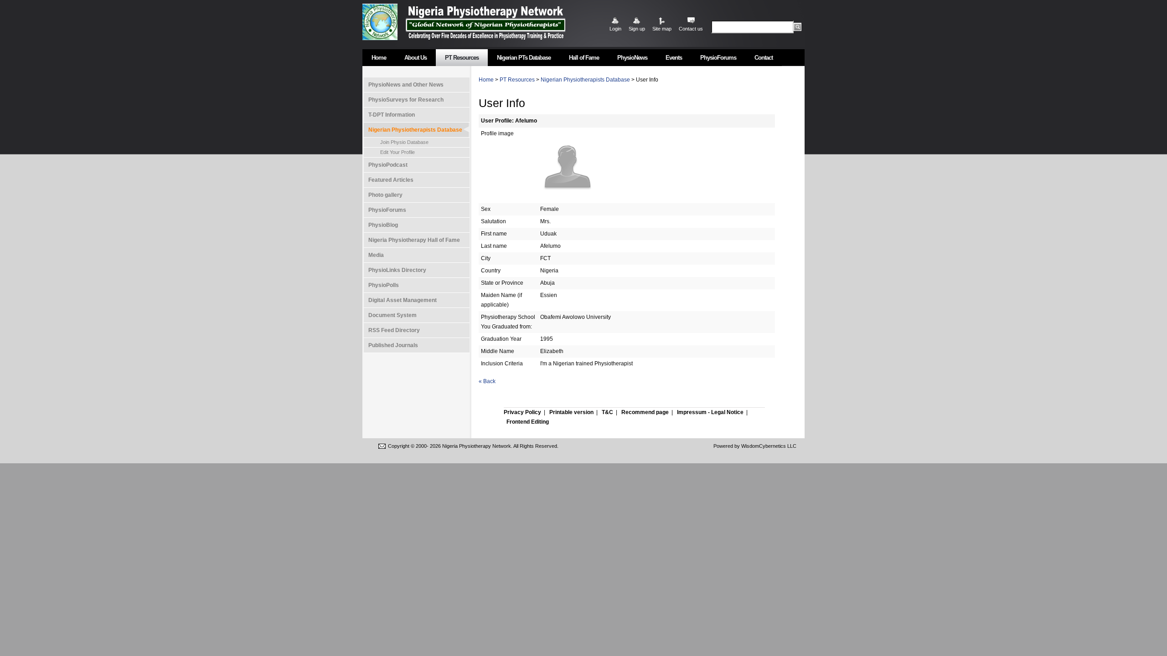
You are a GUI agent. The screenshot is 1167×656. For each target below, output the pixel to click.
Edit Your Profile (397, 152)
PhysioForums (718, 57)
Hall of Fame (584, 57)
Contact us (691, 28)
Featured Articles (390, 180)
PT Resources (462, 57)
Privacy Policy (522, 412)
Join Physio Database (404, 142)
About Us (415, 57)
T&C (607, 412)
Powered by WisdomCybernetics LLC (754, 446)
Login (615, 28)
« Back (487, 381)
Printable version (571, 412)
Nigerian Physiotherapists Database (415, 130)
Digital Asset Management (402, 300)
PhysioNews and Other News (406, 85)
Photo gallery (385, 195)
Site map (661, 28)
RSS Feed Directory (394, 330)
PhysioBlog (383, 225)
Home (379, 57)
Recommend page (645, 412)
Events (674, 57)
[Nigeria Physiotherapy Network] (485, 21)
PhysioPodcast (388, 165)
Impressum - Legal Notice (710, 412)
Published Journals (393, 345)
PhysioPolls (383, 285)
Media (376, 255)
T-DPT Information (391, 115)
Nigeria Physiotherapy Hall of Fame (414, 240)
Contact (763, 57)
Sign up (637, 28)
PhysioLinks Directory (397, 270)
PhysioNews (632, 57)
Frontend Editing (527, 422)
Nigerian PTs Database (524, 57)
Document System (392, 315)
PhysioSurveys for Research (406, 100)
